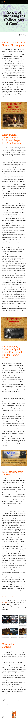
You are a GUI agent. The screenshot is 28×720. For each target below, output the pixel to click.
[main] (14, 18)
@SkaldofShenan (6, 602)
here (10, 604)
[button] (1, 2)
